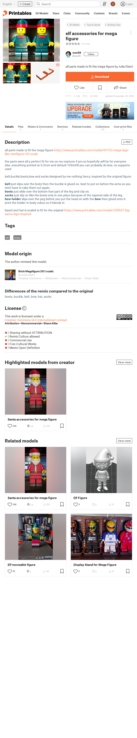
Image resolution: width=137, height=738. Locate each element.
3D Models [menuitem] (41, 13)
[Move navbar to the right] (132, 13)
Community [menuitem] (82, 13)
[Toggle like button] (10, 426)
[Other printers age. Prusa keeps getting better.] (100, 111)
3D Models (74, 24)
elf (7, 237)
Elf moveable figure (21, 564)
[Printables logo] (17, 13)
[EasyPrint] (104, 4)
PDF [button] (128, 142)
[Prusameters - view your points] (113, 4)
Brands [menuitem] (113, 13)
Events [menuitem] (126, 13)
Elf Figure (80, 498)
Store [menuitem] (56, 13)
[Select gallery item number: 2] (102, 490)
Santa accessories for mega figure (32, 419)
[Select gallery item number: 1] (99, 490)
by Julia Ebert (26, 274)
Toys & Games (93, 24)
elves (17, 237)
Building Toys (114, 24)
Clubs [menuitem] (67, 13)
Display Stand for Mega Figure (94, 564)
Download (102, 76)
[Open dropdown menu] (130, 33)
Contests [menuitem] (99, 13)
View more (124, 362)
